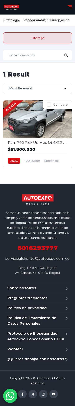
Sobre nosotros (21, 288)
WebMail (15, 349)
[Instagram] (43, 394)
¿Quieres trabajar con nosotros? (36, 359)
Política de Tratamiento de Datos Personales (31, 321)
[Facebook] (22, 394)
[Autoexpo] (11, 7)
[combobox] (37, 88)
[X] (33, 394)
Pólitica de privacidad (27, 308)
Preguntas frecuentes (27, 298)
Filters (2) (37, 38)
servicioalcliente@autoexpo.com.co (37, 258)
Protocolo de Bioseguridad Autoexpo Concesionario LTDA (35, 336)
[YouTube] (53, 394)
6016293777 (38, 248)
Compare (60, 104)
